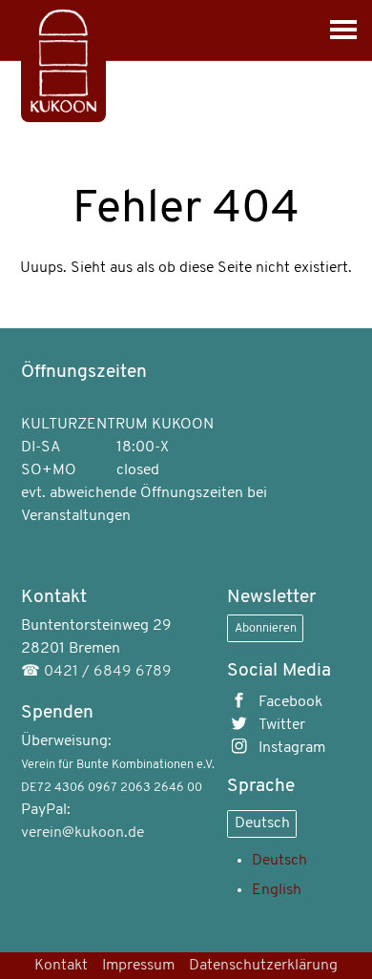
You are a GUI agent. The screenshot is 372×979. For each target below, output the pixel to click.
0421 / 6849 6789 (108, 671)
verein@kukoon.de (82, 833)
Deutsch (262, 823)
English (276, 890)
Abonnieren (266, 628)
